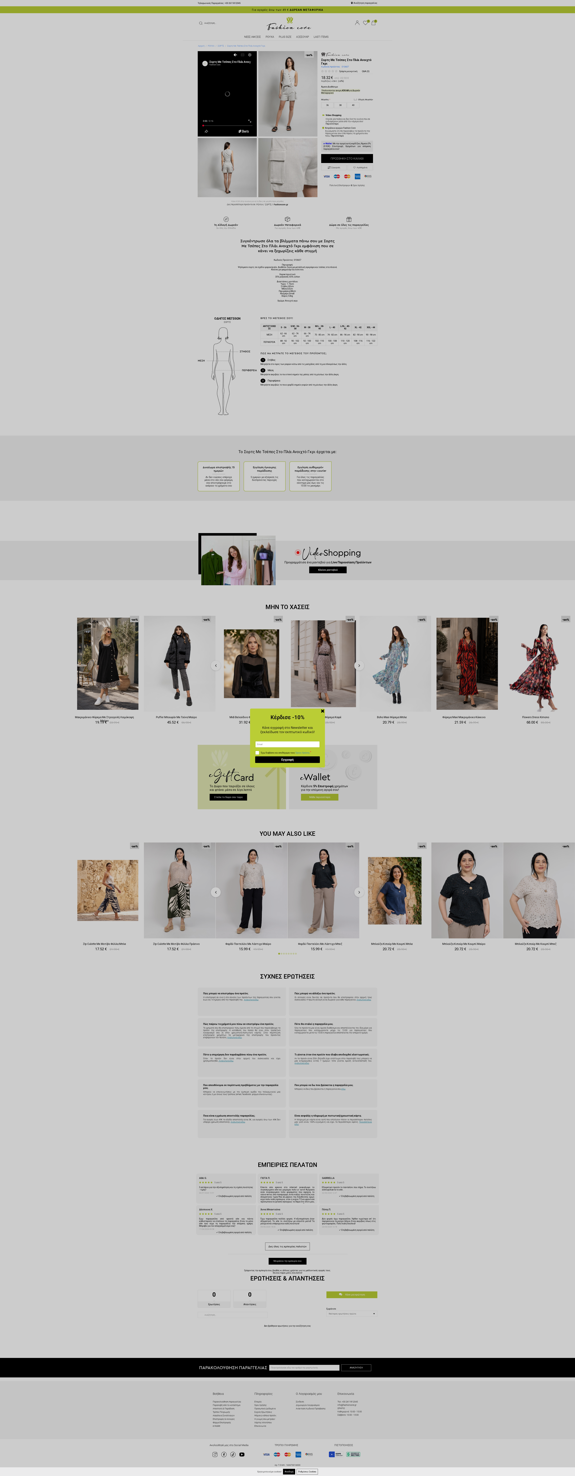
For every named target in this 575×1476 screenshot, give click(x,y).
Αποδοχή (289, 1471)
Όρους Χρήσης (302, 753)
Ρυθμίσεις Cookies (307, 1471)
